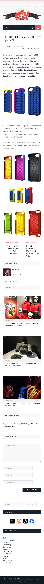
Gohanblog (7, 545)
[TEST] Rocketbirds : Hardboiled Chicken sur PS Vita (32, 251)
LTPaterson (7, 554)
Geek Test (6, 542)
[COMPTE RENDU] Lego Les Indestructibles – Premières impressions (21, 324)
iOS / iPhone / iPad (31, 48)
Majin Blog (6, 556)
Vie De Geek (7, 563)
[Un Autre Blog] (22, 14)
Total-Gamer (7, 560)
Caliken (5, 538)
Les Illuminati (7, 551)
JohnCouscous (8, 549)
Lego (39, 48)
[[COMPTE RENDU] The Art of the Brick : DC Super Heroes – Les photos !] (22, 348)
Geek (22, 48)
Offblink (8, 47)
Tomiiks (5, 558)
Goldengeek (7, 547)
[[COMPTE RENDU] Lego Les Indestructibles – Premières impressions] (22, 308)
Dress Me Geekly (9, 540)
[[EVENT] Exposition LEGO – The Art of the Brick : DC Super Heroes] (22, 388)
